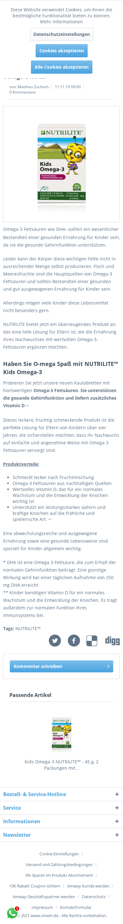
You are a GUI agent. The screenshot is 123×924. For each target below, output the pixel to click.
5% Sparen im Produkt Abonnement (59, 875)
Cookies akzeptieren (61, 51)
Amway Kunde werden (88, 886)
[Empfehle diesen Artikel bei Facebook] (76, 640)
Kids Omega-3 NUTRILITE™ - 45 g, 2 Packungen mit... (61, 765)
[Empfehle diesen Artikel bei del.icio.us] (95, 640)
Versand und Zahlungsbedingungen (59, 864)
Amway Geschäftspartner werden (44, 896)
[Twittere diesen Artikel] (58, 640)
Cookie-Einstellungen (59, 854)
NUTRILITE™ (28, 628)
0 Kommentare (22, 92)
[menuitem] (61, 853)
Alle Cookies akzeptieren (62, 67)
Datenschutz (94, 896)
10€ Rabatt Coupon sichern (34, 886)
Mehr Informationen (61, 22)
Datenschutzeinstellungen (61, 34)
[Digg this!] (112, 640)
